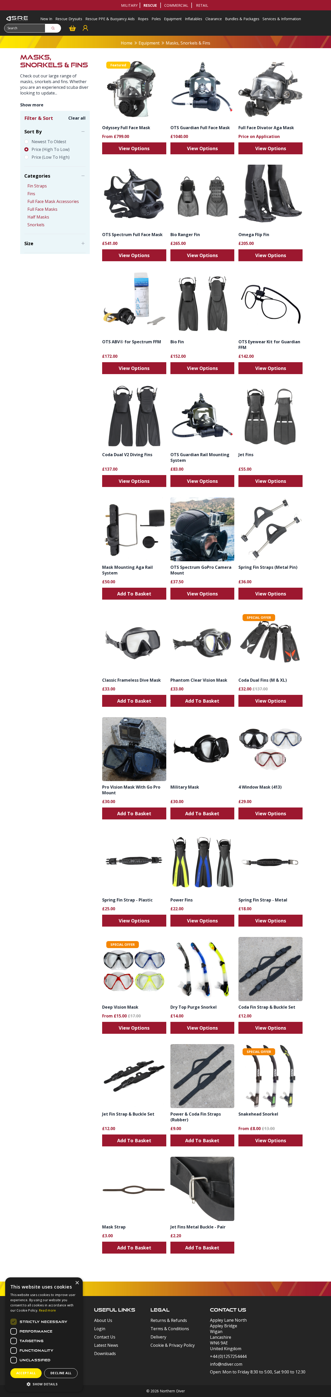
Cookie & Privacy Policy (173, 1345)
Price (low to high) (51, 157)
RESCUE (150, 5)
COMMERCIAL (176, 5)
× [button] (77, 1283)
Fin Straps (37, 186)
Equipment (173, 18)
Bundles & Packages (242, 18)
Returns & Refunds (169, 1320)
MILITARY (129, 5)
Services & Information (281, 18)
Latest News (106, 1345)
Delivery (158, 1337)
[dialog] (44, 1334)
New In (46, 18)
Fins (31, 194)
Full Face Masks (42, 209)
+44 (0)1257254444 (228, 1356)
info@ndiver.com (226, 1364)
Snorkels (35, 225)
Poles (156, 18)
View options (134, 148)
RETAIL (202, 5)
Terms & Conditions (170, 1328)
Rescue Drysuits (68, 18)
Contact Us (104, 1337)
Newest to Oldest (49, 141)
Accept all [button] (26, 1373)
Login (99, 1328)
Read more (47, 1310)
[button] (44, 1384)
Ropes (143, 18)
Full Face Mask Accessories (53, 201)
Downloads (105, 1353)
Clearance (213, 18)
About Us (103, 1320)
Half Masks (38, 217)
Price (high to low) (51, 149)
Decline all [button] (60, 1373)
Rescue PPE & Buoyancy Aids (110, 18)
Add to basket (134, 594)
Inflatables (193, 18)
